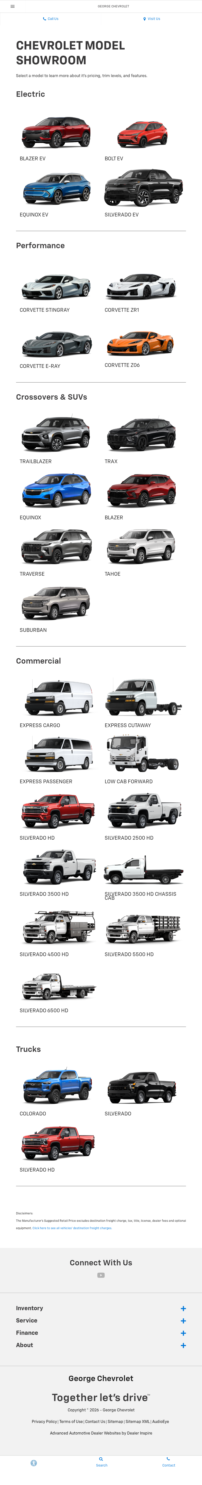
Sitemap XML (138, 1422)
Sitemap (115, 1422)
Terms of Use (71, 1422)
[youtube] (101, 1275)
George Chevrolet (119, 1410)
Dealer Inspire (139, 1434)
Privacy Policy (44, 1422)
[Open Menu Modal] (12, 6)
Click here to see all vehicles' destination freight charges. (72, 1228)
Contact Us (95, 1422)
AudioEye (160, 1422)
